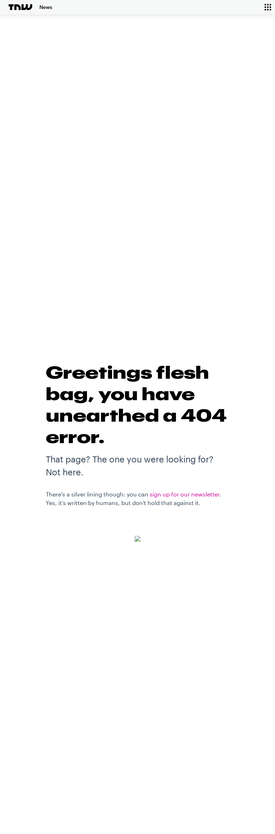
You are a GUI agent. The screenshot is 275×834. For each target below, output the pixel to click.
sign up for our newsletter (184, 494)
